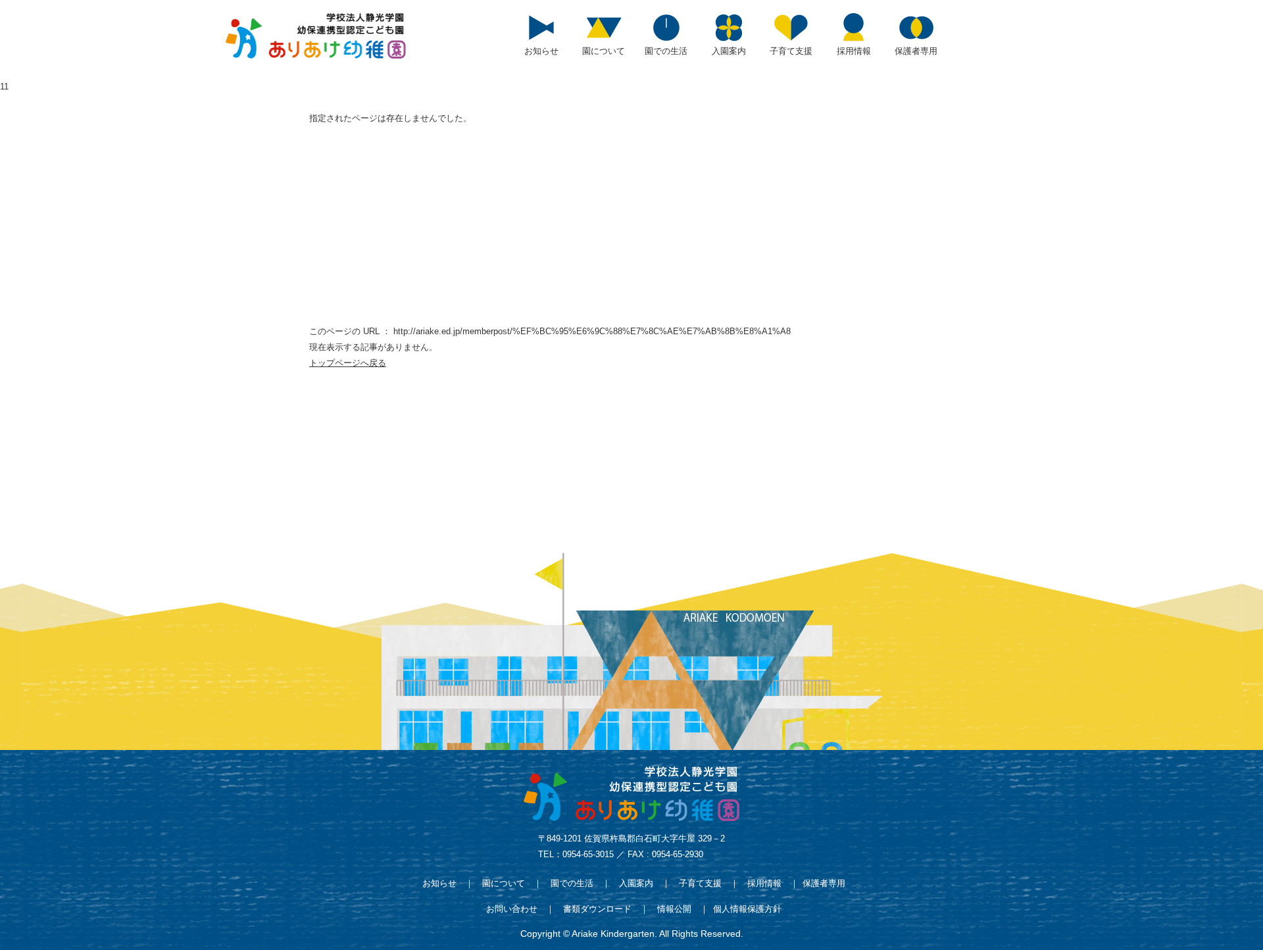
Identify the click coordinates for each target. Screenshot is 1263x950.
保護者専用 (824, 883)
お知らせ (439, 883)
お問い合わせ (511, 909)
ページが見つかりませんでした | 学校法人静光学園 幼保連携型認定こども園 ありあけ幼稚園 (316, 36)
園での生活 (572, 883)
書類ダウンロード (597, 909)
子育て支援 (700, 883)
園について (503, 883)
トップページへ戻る (347, 363)
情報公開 (674, 909)
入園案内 (636, 883)
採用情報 (764, 883)
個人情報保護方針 (747, 909)
